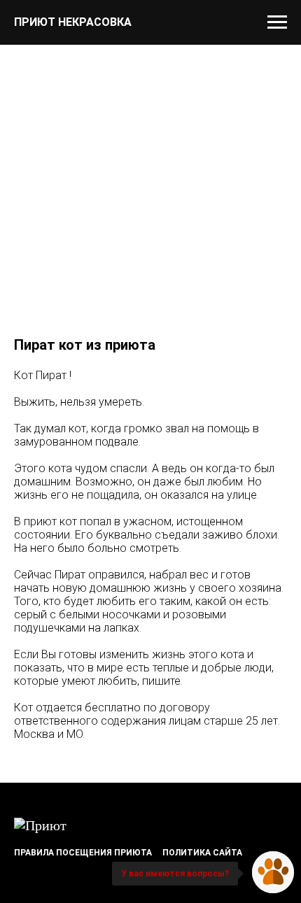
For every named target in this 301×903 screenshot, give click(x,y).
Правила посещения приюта (83, 853)
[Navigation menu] (277, 22)
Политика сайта (202, 853)
